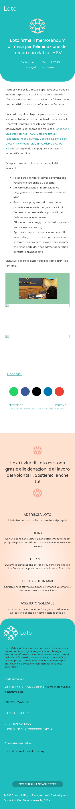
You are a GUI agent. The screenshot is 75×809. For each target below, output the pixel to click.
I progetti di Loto (36, 67)
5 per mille (37, 559)
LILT (33, 143)
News (51, 67)
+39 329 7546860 (17, 702)
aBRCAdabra (44, 143)
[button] (56, 9)
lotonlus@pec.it (14, 691)
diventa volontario (38, 581)
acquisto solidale (37, 603)
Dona (38, 533)
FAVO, (32, 133)
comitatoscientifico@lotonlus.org (24, 751)
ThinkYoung (22, 143)
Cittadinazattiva (46, 133)
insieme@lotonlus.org (57, 686)
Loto (10, 8)
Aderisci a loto (38, 515)
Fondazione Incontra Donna (21, 138)
